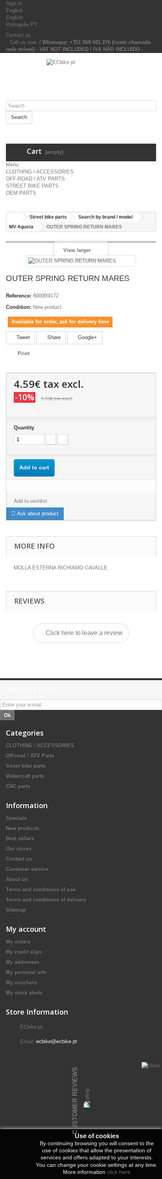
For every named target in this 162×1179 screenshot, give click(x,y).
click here (119, 1172)
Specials (16, 818)
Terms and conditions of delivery (46, 900)
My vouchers (21, 983)
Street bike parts (26, 766)
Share (53, 337)
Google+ (86, 337)
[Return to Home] (14, 217)
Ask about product (37, 513)
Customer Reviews (75, 1100)
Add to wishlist (30, 501)
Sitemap (16, 910)
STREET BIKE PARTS (32, 186)
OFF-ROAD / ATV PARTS (35, 179)
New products (22, 828)
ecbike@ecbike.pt (56, 1041)
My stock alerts (24, 993)
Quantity (24, 428)
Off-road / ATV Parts (30, 756)
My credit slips (24, 952)
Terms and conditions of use (40, 889)
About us (17, 879)
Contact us (18, 35)
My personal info (26, 972)
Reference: (18, 296)
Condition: (18, 307)
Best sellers (20, 838)
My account (26, 929)
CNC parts (18, 786)
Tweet (22, 337)
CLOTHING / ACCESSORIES (40, 172)
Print (23, 353)
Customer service (27, 869)
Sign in (14, 3)
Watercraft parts (25, 776)
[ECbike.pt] (81, 79)
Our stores (18, 849)
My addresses (22, 962)
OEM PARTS (21, 193)
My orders (18, 942)
